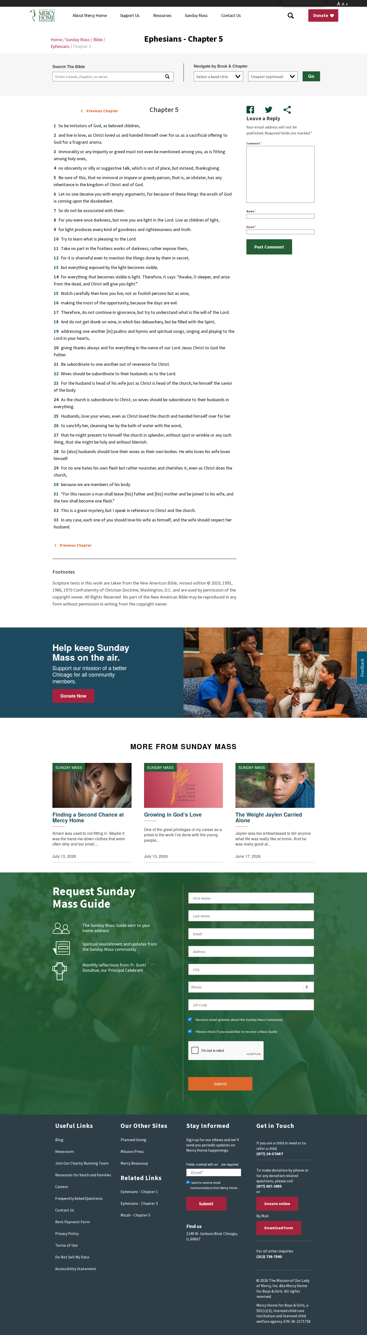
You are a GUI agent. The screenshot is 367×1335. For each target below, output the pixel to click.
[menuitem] (89, 15)
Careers (61, 1186)
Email (251, 227)
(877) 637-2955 (269, 1186)
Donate (321, 15)
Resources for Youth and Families (83, 1174)
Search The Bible (68, 66)
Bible (98, 39)
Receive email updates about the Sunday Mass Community (239, 1019)
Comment (254, 143)
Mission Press (132, 1151)
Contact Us (64, 1210)
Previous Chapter (102, 110)
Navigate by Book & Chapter (221, 66)
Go (311, 76)
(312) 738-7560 (269, 1256)
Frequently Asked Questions (79, 1198)
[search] (106, 76)
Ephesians (60, 46)
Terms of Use (66, 1245)
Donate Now (73, 696)
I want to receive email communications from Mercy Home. (214, 1185)
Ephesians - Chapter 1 (139, 1191)
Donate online (277, 1203)
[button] (362, 667)
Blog (59, 1139)
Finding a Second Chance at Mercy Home (88, 817)
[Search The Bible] (167, 76)
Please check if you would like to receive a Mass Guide (236, 1031)
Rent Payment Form (72, 1221)
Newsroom (64, 1151)
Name (251, 211)
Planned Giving (133, 1139)
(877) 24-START (269, 1153)
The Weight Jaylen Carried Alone (268, 817)
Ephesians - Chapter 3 (139, 1203)
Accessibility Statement (75, 1268)
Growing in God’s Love (173, 814)
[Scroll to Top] (352, 1325)
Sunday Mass (78, 39)
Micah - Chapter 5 (135, 1215)
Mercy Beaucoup (134, 1163)
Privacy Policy (67, 1233)
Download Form (278, 1227)
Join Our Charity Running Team (82, 1163)
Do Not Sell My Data (72, 1256)
